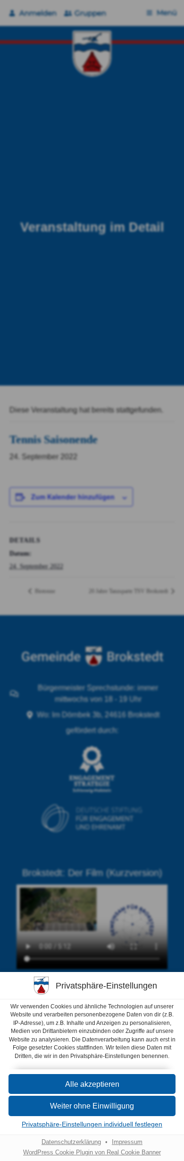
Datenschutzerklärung (71, 1142)
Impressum (127, 1142)
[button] (92, 1084)
